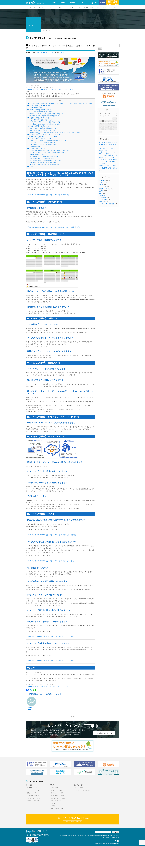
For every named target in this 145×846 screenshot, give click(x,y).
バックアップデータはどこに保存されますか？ (43, 144)
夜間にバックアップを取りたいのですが (41, 158)
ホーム (54, 2)
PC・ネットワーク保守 (56, 790)
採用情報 (102, 2)
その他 (101, 184)
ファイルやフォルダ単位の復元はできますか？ (43, 128)
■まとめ (30, 167)
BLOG (65, 835)
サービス (63, 2)
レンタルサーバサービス (33, 795)
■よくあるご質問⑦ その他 (36, 148)
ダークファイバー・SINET (86, 7)
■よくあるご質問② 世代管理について (39, 109)
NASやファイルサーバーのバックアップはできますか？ (45, 136)
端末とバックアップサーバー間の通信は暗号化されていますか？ (48, 140)
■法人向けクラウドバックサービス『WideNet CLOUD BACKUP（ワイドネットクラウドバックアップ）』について (60, 103)
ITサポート (42, 7)
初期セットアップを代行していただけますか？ (43, 163)
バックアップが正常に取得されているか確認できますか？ (46, 152)
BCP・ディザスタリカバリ (33, 798)
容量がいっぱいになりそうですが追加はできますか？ (45, 124)
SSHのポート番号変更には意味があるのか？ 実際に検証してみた (108, 144)
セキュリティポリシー (107, 837)
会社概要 (73, 2)
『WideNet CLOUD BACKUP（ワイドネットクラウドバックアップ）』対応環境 (52, 535)
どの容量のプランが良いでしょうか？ (40, 120)
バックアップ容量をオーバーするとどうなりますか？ (45, 122)
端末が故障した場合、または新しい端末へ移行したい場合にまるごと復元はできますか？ (55, 132)
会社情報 (92, 835)
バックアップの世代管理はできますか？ (41, 112)
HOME (45, 30)
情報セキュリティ (104, 189)
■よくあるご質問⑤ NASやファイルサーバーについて (43, 134)
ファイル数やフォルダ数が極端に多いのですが (43, 156)
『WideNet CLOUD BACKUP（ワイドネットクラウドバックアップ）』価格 (51, 561)
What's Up (41, 52)
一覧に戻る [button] (72, 716)
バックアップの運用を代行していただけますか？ (44, 165)
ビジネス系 (50, 52)
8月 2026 (108, 113)
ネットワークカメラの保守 (57, 795)
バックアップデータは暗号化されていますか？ (43, 142)
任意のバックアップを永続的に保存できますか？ (44, 116)
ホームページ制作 (79, 787)
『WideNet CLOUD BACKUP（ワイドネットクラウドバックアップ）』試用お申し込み (54, 227)
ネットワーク (103, 199)
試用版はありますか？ (36, 107)
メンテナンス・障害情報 (106, 204)
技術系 (101, 191)
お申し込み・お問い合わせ (113, 835)
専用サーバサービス (32, 793)
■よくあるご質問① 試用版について (38, 105)
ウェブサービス (101, 7)
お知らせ (102, 201)
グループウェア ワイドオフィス (82, 790)
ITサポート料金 (54, 787)
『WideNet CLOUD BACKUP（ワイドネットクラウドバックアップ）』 (51, 89)
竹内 (62, 52)
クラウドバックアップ (55, 7)
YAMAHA (102, 195)
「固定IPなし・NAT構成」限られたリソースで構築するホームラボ (108, 161)
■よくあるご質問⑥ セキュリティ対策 (39, 138)
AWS (100, 193)
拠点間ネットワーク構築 (57, 793)
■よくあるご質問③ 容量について (38, 118)
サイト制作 (102, 197)
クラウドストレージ (70, 7)
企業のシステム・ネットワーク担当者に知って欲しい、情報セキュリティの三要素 (108, 155)
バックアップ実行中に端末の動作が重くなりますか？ (45, 160)
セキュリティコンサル (56, 800)
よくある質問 (103, 835)
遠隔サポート (116, 837)
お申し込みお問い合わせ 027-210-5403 (113, 2)
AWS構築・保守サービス (33, 800)
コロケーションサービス (33, 790)
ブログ (82, 2)
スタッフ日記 (103, 182)
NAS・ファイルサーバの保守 (58, 798)
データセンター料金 (32, 787)
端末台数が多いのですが (37, 154)
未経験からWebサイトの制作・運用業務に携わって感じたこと (108, 168)
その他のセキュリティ (36, 146)
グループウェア (113, 7)
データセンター (31, 7)
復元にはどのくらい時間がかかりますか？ (42, 130)
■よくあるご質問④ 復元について (38, 126)
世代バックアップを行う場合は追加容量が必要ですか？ (46, 114)
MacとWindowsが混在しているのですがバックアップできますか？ (49, 150)
